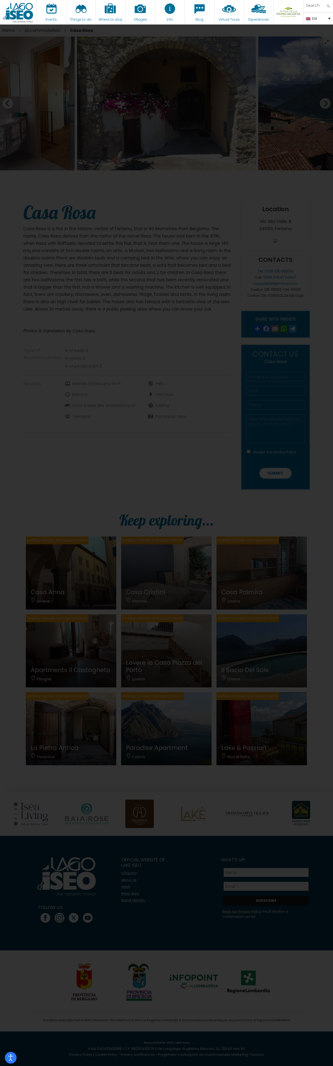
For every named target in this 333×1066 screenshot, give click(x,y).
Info (170, 19)
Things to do (81, 19)
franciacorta (288, 19)
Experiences (258, 19)
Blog (199, 19)
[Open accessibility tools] (11, 1058)
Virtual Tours (229, 19)
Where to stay (110, 19)
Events (51, 19)
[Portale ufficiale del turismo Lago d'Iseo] (18, 12)
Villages (140, 19)
